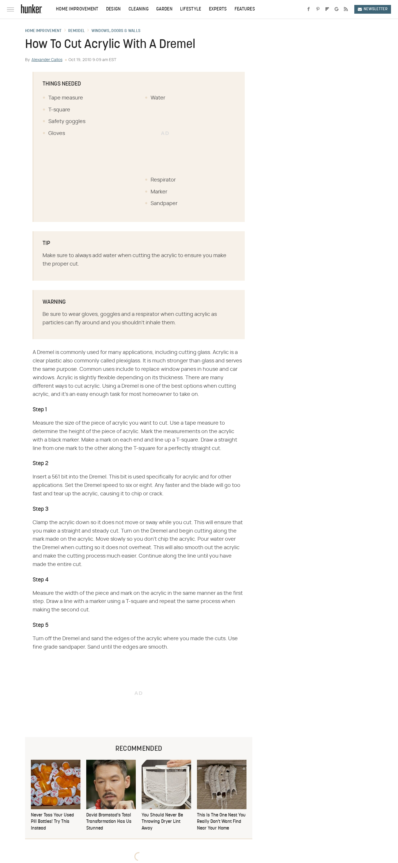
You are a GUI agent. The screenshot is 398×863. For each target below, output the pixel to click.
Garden (164, 9)
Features (245, 9)
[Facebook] (308, 9)
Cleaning (138, 9)
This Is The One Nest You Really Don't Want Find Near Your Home (221, 822)
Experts (218, 9)
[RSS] (346, 9)
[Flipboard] (327, 9)
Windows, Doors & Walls (116, 31)
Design (113, 9)
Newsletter (376, 9)
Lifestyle (190, 9)
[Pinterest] (318, 9)
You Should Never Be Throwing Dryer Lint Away (162, 822)
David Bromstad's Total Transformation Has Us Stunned (108, 822)
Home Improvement (77, 9)
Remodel (76, 31)
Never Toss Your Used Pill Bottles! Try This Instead (52, 822)
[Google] (336, 9)
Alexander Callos (46, 60)
